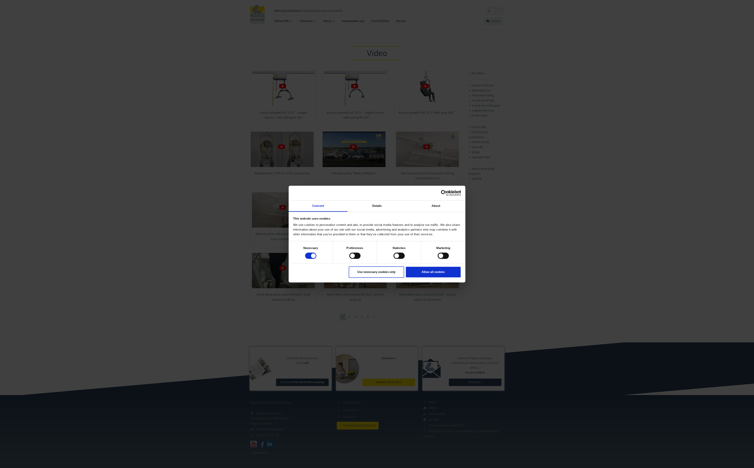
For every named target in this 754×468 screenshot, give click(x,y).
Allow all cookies (433, 272)
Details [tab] (377, 205)
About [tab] (436, 205)
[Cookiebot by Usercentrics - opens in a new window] (444, 193)
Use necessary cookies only (376, 272)
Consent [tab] (318, 205)
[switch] (355, 256)
